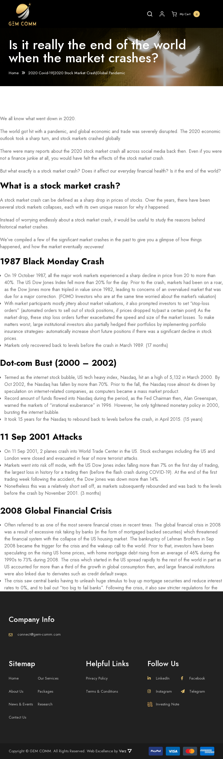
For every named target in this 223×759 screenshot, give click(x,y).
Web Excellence (100, 751)
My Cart (189, 14)
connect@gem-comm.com (39, 634)
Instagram (164, 691)
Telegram (197, 691)
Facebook (197, 678)
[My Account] (162, 14)
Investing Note (167, 704)
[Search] (149, 14)
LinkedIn (163, 678)
